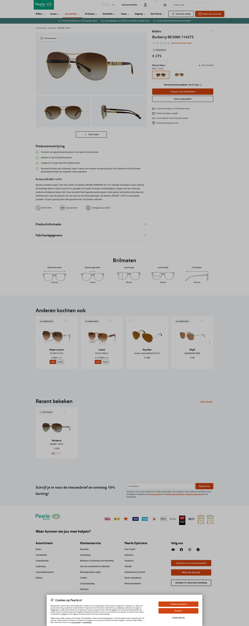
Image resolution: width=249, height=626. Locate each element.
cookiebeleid (87, 622)
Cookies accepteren (178, 604)
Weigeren (178, 611)
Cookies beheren (178, 617)
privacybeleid (75, 622)
